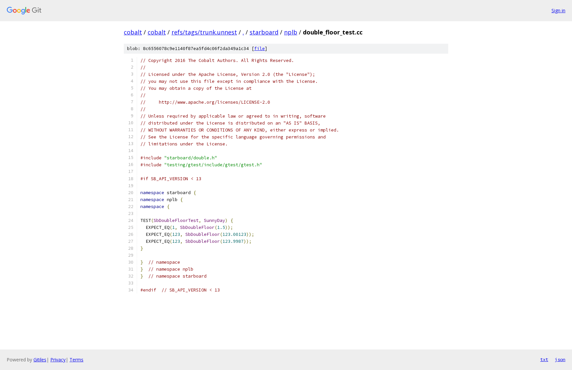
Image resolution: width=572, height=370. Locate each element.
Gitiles (39, 359)
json (560, 359)
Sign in (558, 10)
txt (544, 359)
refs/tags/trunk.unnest (204, 32)
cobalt (133, 32)
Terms (76, 359)
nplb (290, 32)
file (259, 48)
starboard (264, 32)
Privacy (58, 359)
